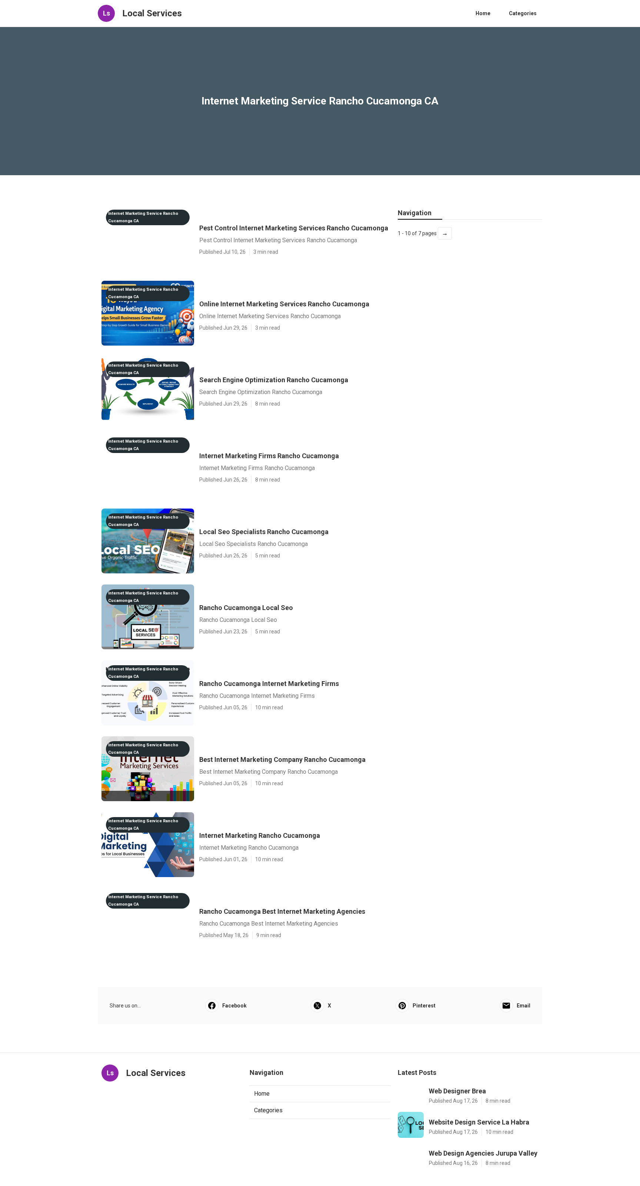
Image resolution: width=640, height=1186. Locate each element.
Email (523, 1006)
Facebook (234, 1006)
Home (483, 13)
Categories (523, 13)
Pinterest (424, 1006)
